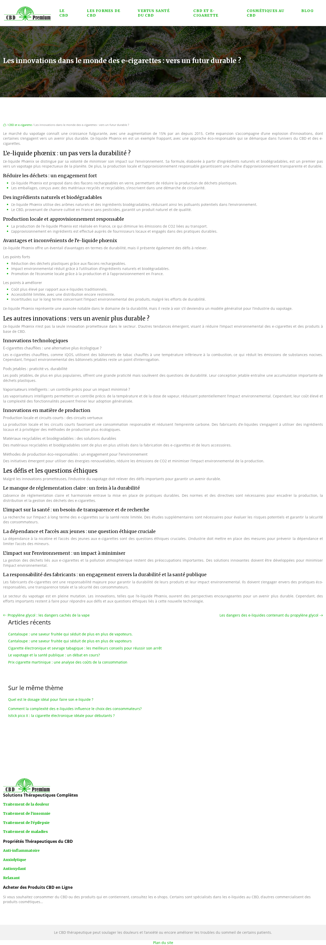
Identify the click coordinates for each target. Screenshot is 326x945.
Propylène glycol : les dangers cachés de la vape (49, 615)
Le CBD (64, 13)
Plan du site (163, 942)
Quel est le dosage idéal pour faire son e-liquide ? (50, 699)
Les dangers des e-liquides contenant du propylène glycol (269, 615)
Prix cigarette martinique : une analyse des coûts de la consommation (67, 662)
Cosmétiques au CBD (265, 13)
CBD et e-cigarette (205, 13)
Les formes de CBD (103, 13)
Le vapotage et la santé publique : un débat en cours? (54, 655)
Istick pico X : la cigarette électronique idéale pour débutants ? (61, 715)
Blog (307, 10)
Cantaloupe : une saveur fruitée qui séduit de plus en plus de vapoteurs (70, 641)
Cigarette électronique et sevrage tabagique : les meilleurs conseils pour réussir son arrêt (85, 648)
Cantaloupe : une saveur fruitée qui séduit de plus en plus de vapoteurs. (70, 634)
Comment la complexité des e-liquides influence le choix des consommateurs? (75, 708)
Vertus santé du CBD (153, 13)
